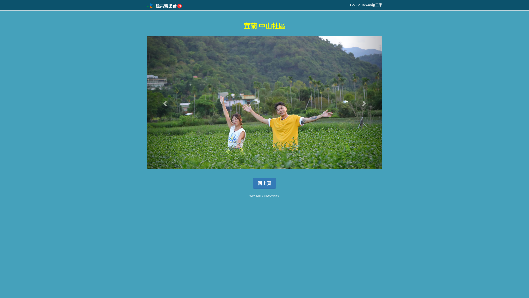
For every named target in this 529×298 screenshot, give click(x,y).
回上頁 (264, 183)
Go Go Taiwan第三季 (366, 5)
